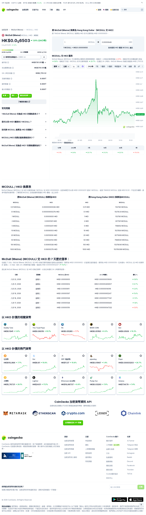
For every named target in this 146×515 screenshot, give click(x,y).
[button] (24, 101)
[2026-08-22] (135, 66)
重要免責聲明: (6, 506)
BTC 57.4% (72, 3)
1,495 (19, 3)
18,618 (7, 3)
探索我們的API (68, 143)
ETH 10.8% (80, 3)
